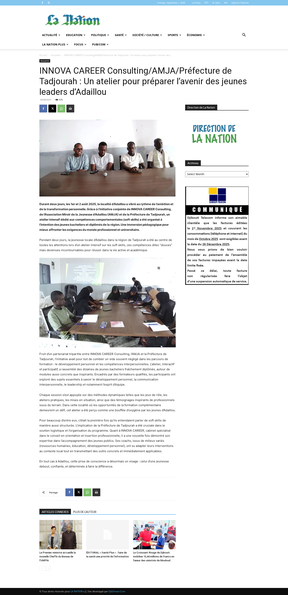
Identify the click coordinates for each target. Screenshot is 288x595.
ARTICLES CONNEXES (55, 511)
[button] (244, 35)
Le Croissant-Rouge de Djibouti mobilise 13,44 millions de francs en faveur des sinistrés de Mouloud (153, 556)
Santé (119, 35)
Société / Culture (145, 35)
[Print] (70, 108)
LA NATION (77, 591)
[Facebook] (42, 2)
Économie (194, 35)
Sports (173, 35)
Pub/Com (98, 44)
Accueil (43, 55)
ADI (226, 2)
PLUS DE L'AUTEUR (84, 511)
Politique (98, 35)
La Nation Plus (53, 44)
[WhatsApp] (61, 108)
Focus (78, 44)
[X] (49, 2)
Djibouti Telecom (240, 2)
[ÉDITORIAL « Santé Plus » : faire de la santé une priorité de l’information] (107, 534)
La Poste (196, 2)
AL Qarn (216, 2)
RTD (206, 2)
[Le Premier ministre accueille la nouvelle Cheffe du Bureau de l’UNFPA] (60, 534)
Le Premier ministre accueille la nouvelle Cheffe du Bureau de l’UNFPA (57, 556)
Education (74, 35)
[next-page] (48, 568)
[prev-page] (41, 568)
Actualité (49, 35)
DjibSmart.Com (117, 591)
